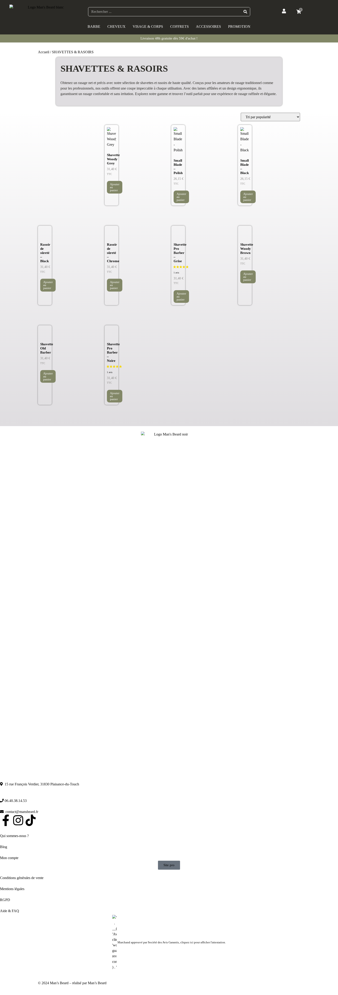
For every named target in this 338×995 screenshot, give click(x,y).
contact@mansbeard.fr (21, 812)
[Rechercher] (245, 11)
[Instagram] (18, 820)
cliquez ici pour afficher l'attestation (202, 942)
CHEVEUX (116, 26)
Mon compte (9, 858)
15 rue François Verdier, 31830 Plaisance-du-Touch (41, 784)
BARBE (94, 26)
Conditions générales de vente (21, 878)
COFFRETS (179, 26)
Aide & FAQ (9, 911)
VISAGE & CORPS (148, 26)
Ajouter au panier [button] (114, 187)
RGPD (5, 900)
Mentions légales (12, 889)
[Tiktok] (30, 820)
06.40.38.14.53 (15, 801)
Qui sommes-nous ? (14, 836)
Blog (3, 847)
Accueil (43, 52)
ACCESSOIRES (208, 26)
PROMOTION (239, 26)
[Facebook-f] (5, 820)
